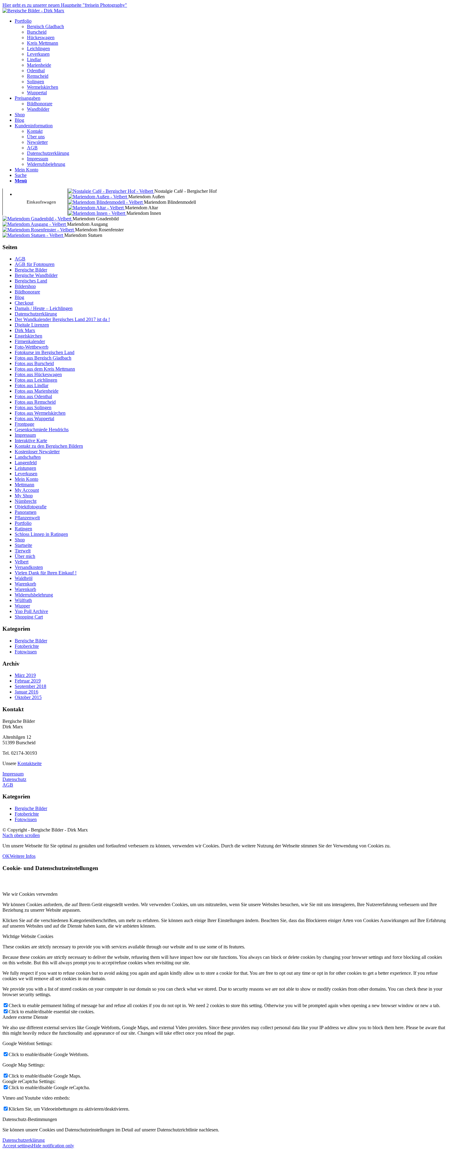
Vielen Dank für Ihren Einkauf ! (46, 572)
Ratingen (23, 528)
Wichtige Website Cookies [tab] (27, 936)
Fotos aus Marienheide (36, 391)
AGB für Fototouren (34, 264)
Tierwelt (23, 550)
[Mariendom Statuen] (33, 235)
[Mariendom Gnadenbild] (37, 218)
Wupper (22, 605)
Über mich (25, 556)
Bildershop (25, 286)
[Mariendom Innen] (97, 213)
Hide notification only (53, 1145)
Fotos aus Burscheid (34, 363)
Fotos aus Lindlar (31, 385)
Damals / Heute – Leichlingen (44, 308)
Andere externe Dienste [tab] (25, 1017)
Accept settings (17, 1145)
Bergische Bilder (31, 269)
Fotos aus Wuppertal (34, 418)
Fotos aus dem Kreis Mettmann (45, 369)
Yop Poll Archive (31, 611)
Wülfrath (23, 600)
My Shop (24, 495)
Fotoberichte (27, 646)
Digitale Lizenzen (32, 324)
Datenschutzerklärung (36, 313)
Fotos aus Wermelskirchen (40, 413)
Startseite (23, 545)
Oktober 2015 (28, 697)
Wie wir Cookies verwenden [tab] (30, 894)
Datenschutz (14, 779)
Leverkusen (26, 473)
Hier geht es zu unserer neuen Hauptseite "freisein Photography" (64, 5)
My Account (27, 490)
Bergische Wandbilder (36, 275)
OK (6, 856)
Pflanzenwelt (27, 517)
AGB (20, 258)
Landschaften (28, 457)
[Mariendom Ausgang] (34, 224)
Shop (20, 539)
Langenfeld (26, 462)
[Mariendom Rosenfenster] (38, 229)
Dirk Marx (25, 330)
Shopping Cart (29, 616)
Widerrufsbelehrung (34, 594)
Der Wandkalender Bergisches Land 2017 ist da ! (62, 319)
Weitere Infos (23, 856)
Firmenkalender (30, 341)
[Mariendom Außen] (98, 196)
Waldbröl (23, 578)
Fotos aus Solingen (33, 407)
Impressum (25, 435)
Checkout (24, 302)
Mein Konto (26, 479)
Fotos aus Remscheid (35, 402)
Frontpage (24, 424)
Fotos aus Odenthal (33, 396)
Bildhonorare (27, 291)
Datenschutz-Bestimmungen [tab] (29, 1119)
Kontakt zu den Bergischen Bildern (49, 446)
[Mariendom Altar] (96, 207)
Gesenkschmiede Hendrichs (42, 429)
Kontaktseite (29, 763)
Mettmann (24, 484)
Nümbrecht (25, 501)
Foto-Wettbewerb (31, 346)
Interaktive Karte (31, 440)
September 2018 (30, 686)
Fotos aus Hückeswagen (38, 374)
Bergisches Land (31, 280)
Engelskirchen (28, 335)
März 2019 (25, 675)
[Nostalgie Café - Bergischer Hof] (111, 191)
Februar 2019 (28, 680)
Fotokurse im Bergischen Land (44, 352)
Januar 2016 (26, 691)
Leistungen (25, 468)
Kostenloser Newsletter (37, 451)
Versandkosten (29, 567)
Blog (19, 297)
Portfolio (23, 523)
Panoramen (25, 512)
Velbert (21, 561)
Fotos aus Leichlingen (36, 380)
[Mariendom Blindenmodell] (106, 202)
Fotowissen (26, 651)
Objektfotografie (31, 506)
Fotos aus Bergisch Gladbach (43, 358)
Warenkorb (25, 583)
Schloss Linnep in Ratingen (41, 534)
